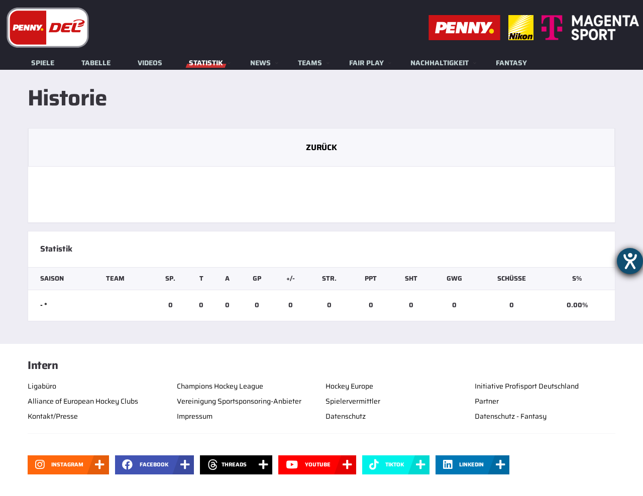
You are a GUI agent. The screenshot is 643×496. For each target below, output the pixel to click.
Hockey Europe (349, 386)
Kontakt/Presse (53, 416)
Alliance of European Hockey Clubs (83, 401)
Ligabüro (42, 386)
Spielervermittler (353, 401)
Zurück (321, 147)
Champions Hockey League (220, 386)
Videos (150, 62)
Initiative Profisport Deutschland (527, 386)
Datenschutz (346, 416)
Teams (310, 62)
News (260, 62)
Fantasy (511, 62)
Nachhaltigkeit (439, 62)
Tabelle (96, 62)
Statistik (206, 62)
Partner (487, 401)
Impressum (194, 416)
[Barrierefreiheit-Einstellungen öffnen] (630, 261)
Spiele (42, 62)
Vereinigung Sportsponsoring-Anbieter (239, 401)
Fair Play (366, 62)
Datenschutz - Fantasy (511, 416)
